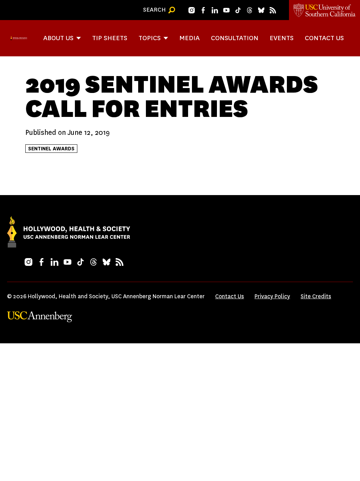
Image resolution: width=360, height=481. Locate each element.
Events (282, 37)
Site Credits (316, 296)
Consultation (234, 37)
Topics (150, 37)
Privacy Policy (272, 296)
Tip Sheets (109, 37)
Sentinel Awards (51, 148)
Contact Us (324, 37)
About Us (58, 37)
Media (189, 37)
